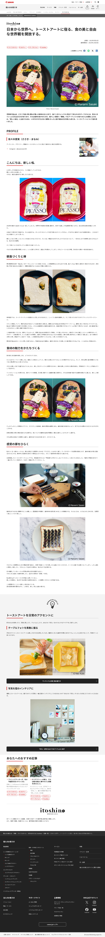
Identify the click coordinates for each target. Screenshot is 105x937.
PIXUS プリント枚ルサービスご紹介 (63, 862)
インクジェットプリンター (11, 879)
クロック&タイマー (35, 856)
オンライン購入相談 (59, 858)
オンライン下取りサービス (61, 855)
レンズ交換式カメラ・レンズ (10, 852)
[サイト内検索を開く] (95, 2)
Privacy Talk (33, 865)
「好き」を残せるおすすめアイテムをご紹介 (52, 749)
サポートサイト (34, 898)
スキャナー (7, 887)
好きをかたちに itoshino (30, 15)
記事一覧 (46, 833)
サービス (49, 7)
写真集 (30, 875)
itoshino (44, 47)
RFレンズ (7, 857)
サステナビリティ (58, 912)
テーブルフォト (34, 47)
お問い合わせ (7, 934)
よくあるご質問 (33, 902)
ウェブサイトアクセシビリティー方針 (61, 934)
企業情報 (88, 2)
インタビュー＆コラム (48, 12)
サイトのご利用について (27, 934)
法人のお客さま (9, 898)
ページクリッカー (34, 862)
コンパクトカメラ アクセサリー (12, 872)
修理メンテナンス (33, 914)
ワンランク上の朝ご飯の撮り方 (51, 681)
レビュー (26, 12)
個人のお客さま (11, 7)
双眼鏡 (30, 868)
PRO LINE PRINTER (17, 12)
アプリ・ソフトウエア (34, 878)
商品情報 (42, 7)
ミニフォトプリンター (10, 885)
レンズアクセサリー (9, 866)
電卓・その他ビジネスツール (36, 847)
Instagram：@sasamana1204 (18, 149)
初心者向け (38, 12)
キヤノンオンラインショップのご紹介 (64, 865)
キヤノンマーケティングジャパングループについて (64, 903)
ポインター (33, 859)
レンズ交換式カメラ (10, 854)
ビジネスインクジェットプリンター (13, 882)
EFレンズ (7, 860)
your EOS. (9, 12)
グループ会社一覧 (58, 908)
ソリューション (7, 902)
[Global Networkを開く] (98, 2)
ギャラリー (57, 12)
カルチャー (23, 47)
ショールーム (72, 7)
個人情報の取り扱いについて (42, 934)
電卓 (31, 850)
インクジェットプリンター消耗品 (12, 891)
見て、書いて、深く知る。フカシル (14, 15)
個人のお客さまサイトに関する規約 (90, 867)
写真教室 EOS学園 (58, 852)
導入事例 (5, 910)
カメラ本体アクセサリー (11, 863)
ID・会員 (80, 7)
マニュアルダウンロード (35, 906)
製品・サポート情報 (77, 2)
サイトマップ (15, 934)
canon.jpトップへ (52, 924)
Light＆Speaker (33, 872)
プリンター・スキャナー (9, 876)
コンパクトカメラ (7, 870)
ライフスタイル (65, 12)
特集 (55, 7)
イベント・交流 (63, 7)
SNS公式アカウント (90, 898)
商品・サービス (7, 906)
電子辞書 (32, 853)
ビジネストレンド (7, 914)
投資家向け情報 (58, 916)
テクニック (32, 12)
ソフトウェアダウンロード (35, 910)
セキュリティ (33, 881)
